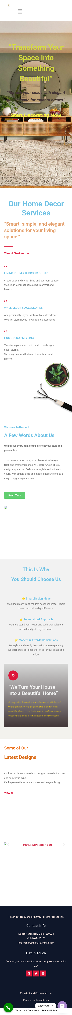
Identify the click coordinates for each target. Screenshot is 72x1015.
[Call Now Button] (8, 1007)
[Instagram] (43, 973)
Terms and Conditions (27, 1010)
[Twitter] (36, 973)
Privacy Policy (49, 1010)
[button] (19, 11)
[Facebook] (29, 973)
